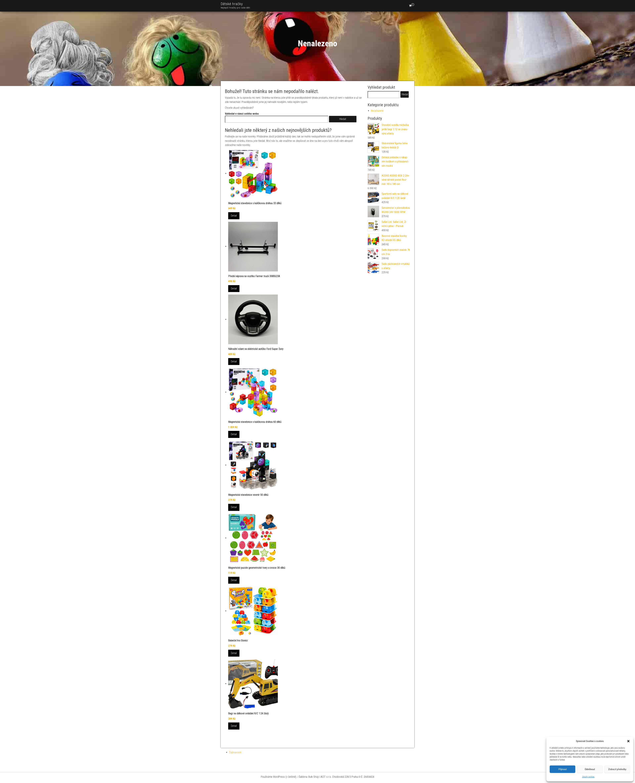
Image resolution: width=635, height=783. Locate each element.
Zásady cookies (588, 777)
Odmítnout (590, 769)
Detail (234, 215)
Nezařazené (377, 110)
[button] (628, 741)
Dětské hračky (232, 4)
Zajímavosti (235, 752)
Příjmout (562, 769)
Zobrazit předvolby (617, 769)
